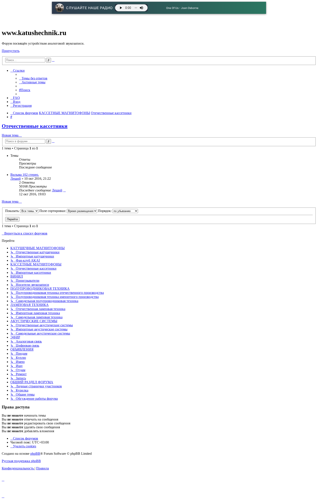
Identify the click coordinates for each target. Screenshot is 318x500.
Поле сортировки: (53, 211)
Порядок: (105, 211)
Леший (15, 178)
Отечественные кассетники (34, 126)
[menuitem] (33, 78)
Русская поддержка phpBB (21, 461)
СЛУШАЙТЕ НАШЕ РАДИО (89, 8)
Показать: (12, 211)
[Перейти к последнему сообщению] (64, 190)
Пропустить (10, 51)
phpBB (35, 453)
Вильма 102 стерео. (24, 174)
